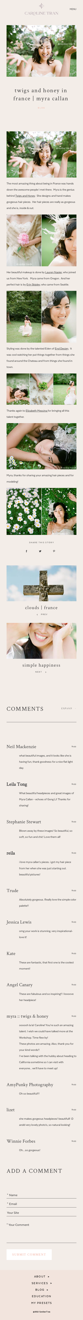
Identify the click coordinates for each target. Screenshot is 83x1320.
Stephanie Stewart (24, 821)
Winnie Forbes (21, 1141)
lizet (11, 1109)
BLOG (40, 1290)
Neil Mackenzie (21, 746)
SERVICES (40, 1283)
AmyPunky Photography (30, 1084)
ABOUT (40, 1276)
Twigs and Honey (25, 196)
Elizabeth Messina (37, 411)
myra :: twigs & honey (27, 1016)
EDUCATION (42, 1296)
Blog (41, 108)
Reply (74, 746)
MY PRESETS (41, 1303)
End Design (61, 348)
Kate (11, 953)
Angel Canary (19, 984)
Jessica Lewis (19, 922)
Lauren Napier (53, 272)
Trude (12, 890)
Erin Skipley (33, 284)
